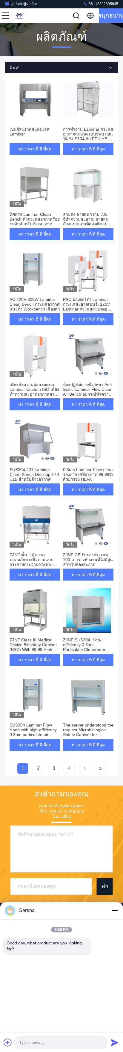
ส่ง (105, 886)
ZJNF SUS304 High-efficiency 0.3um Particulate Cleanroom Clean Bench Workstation (87, 647)
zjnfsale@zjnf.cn (24, 4)
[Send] (114, 1042)
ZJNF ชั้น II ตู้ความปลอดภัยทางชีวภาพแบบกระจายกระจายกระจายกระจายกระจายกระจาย (31, 562)
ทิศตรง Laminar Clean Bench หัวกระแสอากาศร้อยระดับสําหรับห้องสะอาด (35, 219)
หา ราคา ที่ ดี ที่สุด (34, 149)
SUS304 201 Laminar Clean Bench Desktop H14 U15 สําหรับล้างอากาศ (34, 474)
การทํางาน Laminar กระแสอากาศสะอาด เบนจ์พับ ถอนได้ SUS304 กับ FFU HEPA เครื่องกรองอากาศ (88, 136)
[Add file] (8, 1042)
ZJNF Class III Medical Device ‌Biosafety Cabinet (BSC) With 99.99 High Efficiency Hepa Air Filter (33, 647)
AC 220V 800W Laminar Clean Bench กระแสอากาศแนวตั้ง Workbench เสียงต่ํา (35, 304)
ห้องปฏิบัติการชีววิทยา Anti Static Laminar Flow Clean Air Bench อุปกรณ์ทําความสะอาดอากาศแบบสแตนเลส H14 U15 (88, 394)
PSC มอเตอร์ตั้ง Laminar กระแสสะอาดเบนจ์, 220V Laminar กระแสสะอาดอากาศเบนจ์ (86, 306)
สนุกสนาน (111, 15)
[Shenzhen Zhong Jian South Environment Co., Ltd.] (25, 15)
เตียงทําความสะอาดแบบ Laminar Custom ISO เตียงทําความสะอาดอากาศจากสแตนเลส (34, 391)
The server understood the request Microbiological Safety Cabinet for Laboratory (88, 732)
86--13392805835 (103, 4)
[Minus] (114, 910)
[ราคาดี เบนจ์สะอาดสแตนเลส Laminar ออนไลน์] (35, 99)
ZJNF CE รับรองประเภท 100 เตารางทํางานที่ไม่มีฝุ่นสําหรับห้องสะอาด (88, 559)
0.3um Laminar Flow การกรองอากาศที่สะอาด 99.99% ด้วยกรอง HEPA (88, 474)
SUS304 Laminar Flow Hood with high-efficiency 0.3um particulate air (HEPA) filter (33, 732)
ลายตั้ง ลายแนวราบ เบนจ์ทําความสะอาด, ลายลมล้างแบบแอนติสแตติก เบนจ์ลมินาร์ (88, 221)
